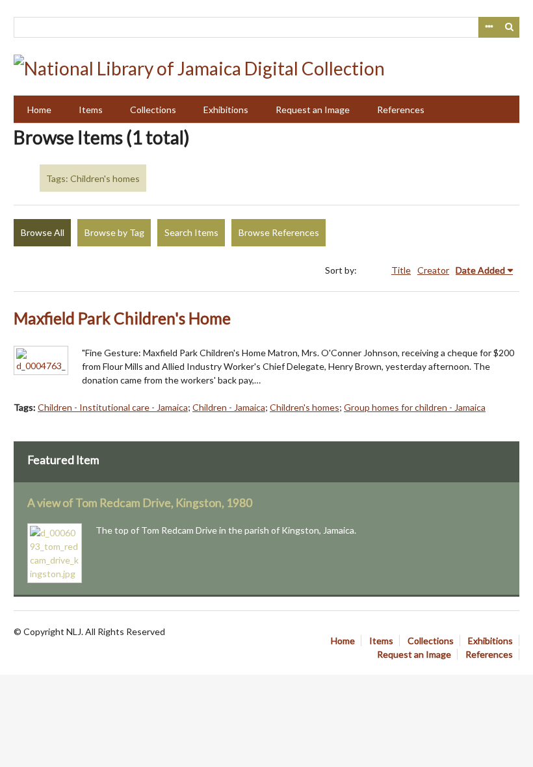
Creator (433, 270)
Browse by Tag (114, 232)
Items (91, 109)
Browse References (279, 232)
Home (39, 109)
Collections (153, 109)
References (400, 109)
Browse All (42, 232)
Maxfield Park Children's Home (122, 318)
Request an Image (313, 109)
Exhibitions (225, 109)
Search (509, 27)
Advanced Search (488, 27)
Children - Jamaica (228, 407)
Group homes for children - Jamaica (415, 407)
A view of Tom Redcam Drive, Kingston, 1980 (139, 503)
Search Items (191, 232)
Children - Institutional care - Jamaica (113, 407)
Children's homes (304, 407)
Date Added (480, 270)
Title (401, 270)
